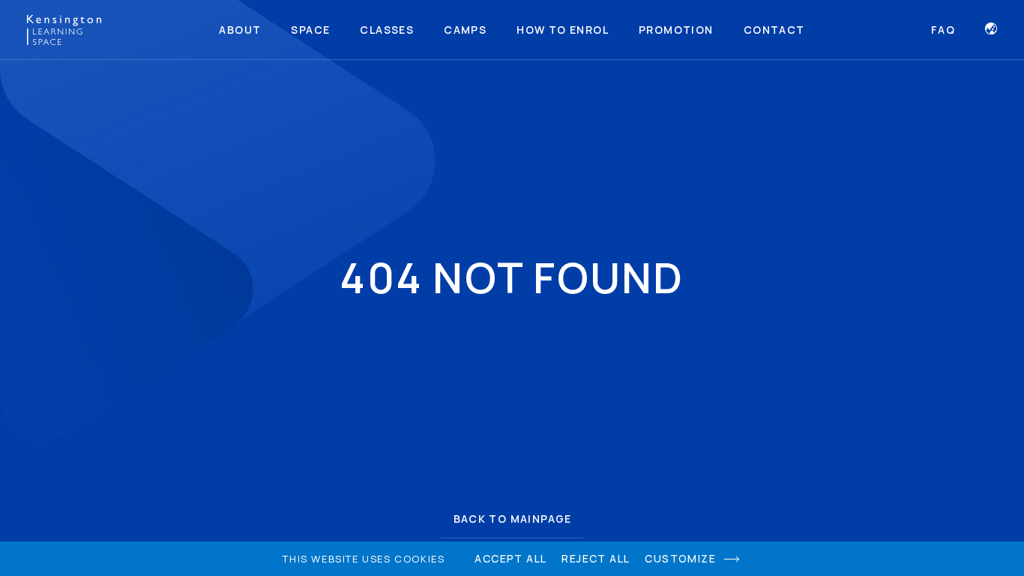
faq (943, 30)
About (240, 29)
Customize (680, 558)
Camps (465, 29)
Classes (387, 29)
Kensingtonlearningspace (64, 30)
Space (310, 29)
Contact (774, 29)
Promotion (676, 29)
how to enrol (562, 29)
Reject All (595, 558)
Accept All (510, 558)
